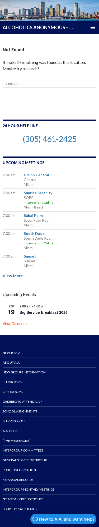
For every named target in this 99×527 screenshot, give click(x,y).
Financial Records (18, 480)
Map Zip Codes (14, 421)
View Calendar (15, 323)
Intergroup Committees (23, 450)
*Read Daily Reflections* (23, 499)
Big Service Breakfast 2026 (44, 312)
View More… (14, 275)
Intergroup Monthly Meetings (28, 489)
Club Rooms (13, 392)
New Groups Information (24, 372)
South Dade (34, 233)
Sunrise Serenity (38, 193)
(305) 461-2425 (50, 139)
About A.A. (11, 362)
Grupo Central (36, 175)
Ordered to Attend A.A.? (22, 401)
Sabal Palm (33, 215)
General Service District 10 (25, 460)
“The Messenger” (16, 441)
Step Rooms (12, 382)
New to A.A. (12, 353)
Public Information (19, 470)
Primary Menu (92, 27)
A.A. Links (10, 431)
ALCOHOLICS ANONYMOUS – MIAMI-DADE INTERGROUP (38, 27)
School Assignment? (20, 411)
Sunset (30, 256)
